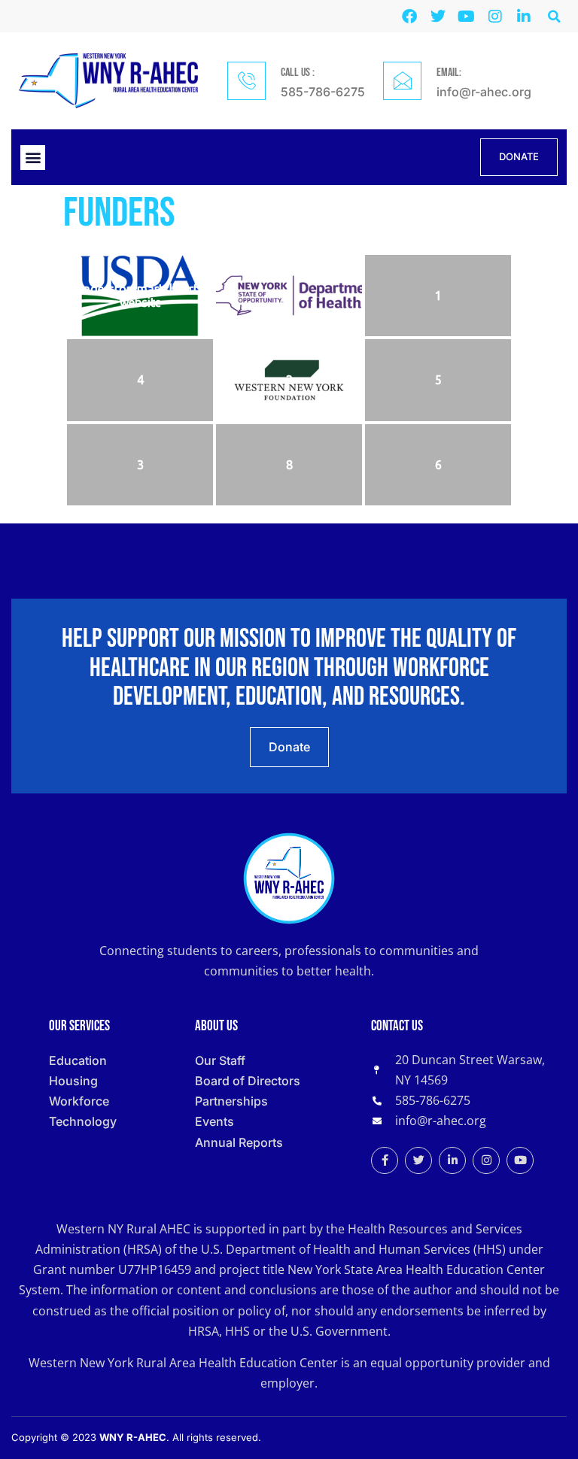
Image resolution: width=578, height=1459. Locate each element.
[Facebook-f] (384, 1160)
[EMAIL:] (402, 81)
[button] (554, 16)
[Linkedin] (523, 16)
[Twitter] (438, 16)
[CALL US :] (246, 81)
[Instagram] (495, 16)
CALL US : (298, 72)
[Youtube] (466, 16)
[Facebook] (409, 16)
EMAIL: (449, 72)
